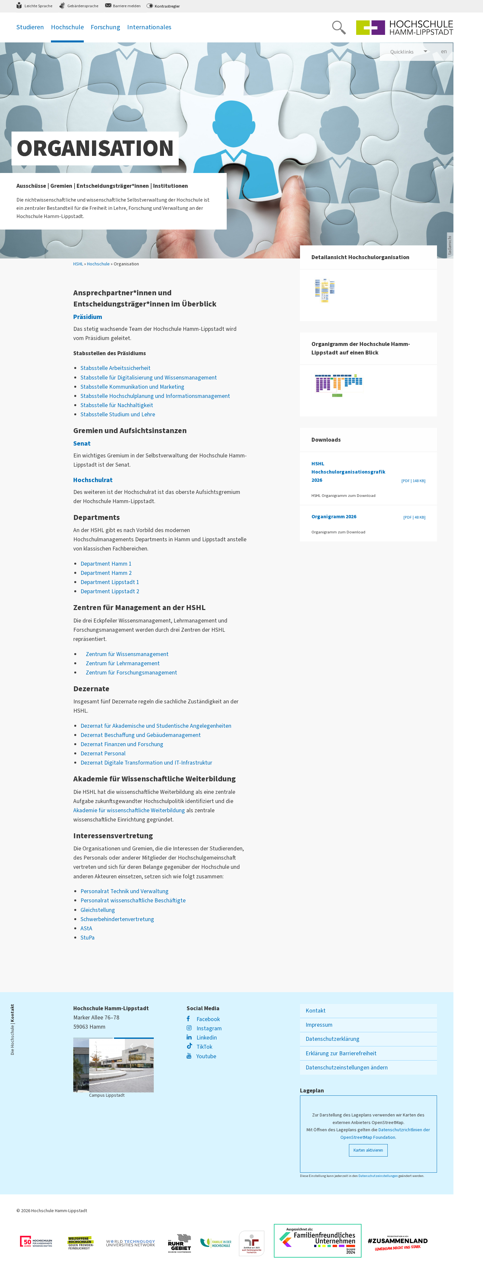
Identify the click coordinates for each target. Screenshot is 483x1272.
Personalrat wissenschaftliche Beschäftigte (133, 900)
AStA (86, 928)
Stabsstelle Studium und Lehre (117, 414)
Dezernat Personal (103, 753)
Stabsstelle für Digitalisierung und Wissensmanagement (148, 378)
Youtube (205, 1056)
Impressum (319, 1025)
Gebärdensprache (82, 6)
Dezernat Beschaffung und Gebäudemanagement (140, 735)
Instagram (208, 1028)
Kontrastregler (167, 6)
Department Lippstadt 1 (109, 582)
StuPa (87, 938)
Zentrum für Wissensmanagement (127, 654)
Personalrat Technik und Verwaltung (124, 891)
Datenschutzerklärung (332, 1039)
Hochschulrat (93, 480)
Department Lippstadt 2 (109, 591)
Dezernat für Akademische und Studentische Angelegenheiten (155, 726)
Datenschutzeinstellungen (378, 1175)
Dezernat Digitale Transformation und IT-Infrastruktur (146, 763)
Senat (82, 443)
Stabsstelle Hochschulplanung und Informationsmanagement (155, 396)
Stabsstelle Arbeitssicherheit (115, 368)
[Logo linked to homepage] (404, 27)
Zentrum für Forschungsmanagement (131, 673)
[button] (132, 1046)
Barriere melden (127, 6)
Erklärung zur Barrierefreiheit (341, 1053)
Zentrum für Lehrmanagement (123, 663)
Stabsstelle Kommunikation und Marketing (132, 387)
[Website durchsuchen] (339, 27)
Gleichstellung (97, 910)
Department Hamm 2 (106, 573)
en (447, 51)
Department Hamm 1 (106, 564)
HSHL (78, 264)
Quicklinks (402, 52)
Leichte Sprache (38, 6)
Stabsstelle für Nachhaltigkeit (116, 405)
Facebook (207, 1019)
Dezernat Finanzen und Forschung (121, 744)
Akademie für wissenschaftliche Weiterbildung (129, 810)
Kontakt (316, 1011)
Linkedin (206, 1038)
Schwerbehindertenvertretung (117, 919)
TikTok (203, 1047)
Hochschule (98, 264)
